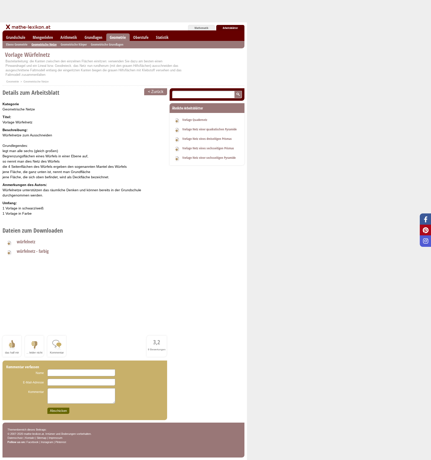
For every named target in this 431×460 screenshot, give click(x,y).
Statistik (162, 37)
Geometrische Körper (74, 44)
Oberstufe (140, 37)
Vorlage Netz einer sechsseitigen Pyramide (209, 157)
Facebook (32, 442)
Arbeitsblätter (230, 28)
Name (40, 373)
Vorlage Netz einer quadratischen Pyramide (209, 129)
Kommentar (36, 392)
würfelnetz (26, 242)
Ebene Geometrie (16, 44)
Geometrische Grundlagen (107, 44)
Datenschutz (15, 437)
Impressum (55, 437)
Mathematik (201, 28)
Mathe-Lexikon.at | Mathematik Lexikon (28, 26)
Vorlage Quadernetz (194, 119)
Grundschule (15, 37)
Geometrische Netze (44, 44)
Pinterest (60, 442)
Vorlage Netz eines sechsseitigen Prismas (208, 148)
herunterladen (9, 242)
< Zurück (155, 92)
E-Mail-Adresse (33, 382)
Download (177, 120)
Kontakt (29, 437)
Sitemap (41, 437)
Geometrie (118, 37)
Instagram (47, 442)
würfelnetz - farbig (33, 251)
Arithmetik (68, 37)
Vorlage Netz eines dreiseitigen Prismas (207, 138)
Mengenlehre (43, 37)
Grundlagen (93, 37)
